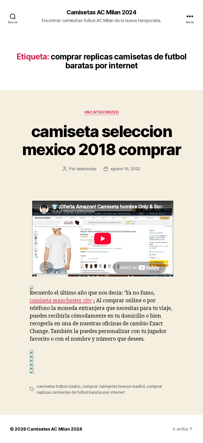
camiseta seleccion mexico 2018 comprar (101, 140)
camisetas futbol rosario (58, 386)
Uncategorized (101, 112)
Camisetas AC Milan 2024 (101, 12)
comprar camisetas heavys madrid (113, 386)
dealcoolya (86, 168)
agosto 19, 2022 (125, 168)
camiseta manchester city (61, 300)
